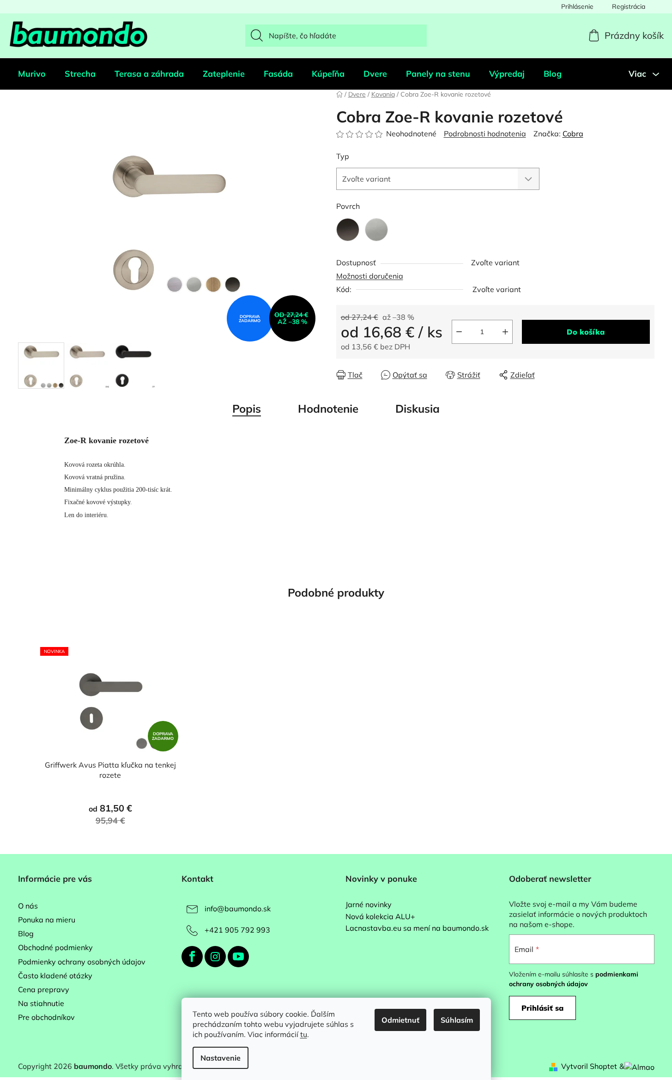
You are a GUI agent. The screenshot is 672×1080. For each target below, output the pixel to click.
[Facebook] (192, 956)
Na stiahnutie (41, 1003)
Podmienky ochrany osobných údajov (81, 961)
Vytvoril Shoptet (589, 1066)
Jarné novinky (368, 905)
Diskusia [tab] (417, 408)
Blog (26, 933)
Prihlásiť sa (542, 1008)
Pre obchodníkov (46, 1017)
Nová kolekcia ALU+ (380, 917)
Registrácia (628, 6)
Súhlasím (457, 1020)
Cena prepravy (43, 989)
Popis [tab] (246, 408)
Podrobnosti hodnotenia (485, 133)
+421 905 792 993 (237, 929)
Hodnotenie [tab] (328, 408)
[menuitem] (32, 74)
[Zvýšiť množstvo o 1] (505, 331)
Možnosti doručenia (369, 276)
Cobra (573, 133)
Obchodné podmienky (55, 947)
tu (303, 1034)
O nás (28, 905)
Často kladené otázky (55, 975)
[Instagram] (215, 956)
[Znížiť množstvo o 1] (459, 331)
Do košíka (586, 331)
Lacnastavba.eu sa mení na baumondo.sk (417, 928)
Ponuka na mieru (46, 919)
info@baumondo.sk (238, 908)
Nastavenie (220, 1057)
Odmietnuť (400, 1020)
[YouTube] (238, 956)
